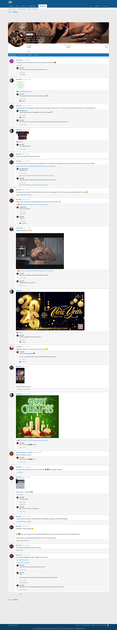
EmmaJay (19, 79)
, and (37, 166)
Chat (16, 6)
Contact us (78, 625)
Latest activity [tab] (22, 55)
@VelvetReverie (29, 121)
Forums (23, 6)
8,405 (29, 47)
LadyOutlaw (22, 207)
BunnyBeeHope (23, 169)
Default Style (12, 625)
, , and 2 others (33, 204)
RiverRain (19, 60)
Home (11, 6)
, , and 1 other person (37, 271)
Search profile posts (33, 9)
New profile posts (21, 9)
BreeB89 (21, 497)
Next (20, 594)
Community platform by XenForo (46, 628)
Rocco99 (21, 68)
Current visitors (12, 9)
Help (100, 625)
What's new (32, 6)
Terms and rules (86, 625)
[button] (26, 6)
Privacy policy (94, 625)
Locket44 (19, 346)
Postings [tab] (30, 55)
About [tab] (36, 55)
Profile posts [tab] (12, 55)
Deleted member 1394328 (24, 452)
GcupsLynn (19, 228)
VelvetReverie (23, 110)
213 (106, 47)
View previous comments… (23, 562)
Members (43, 6)
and (34, 185)
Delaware (41, 37)
